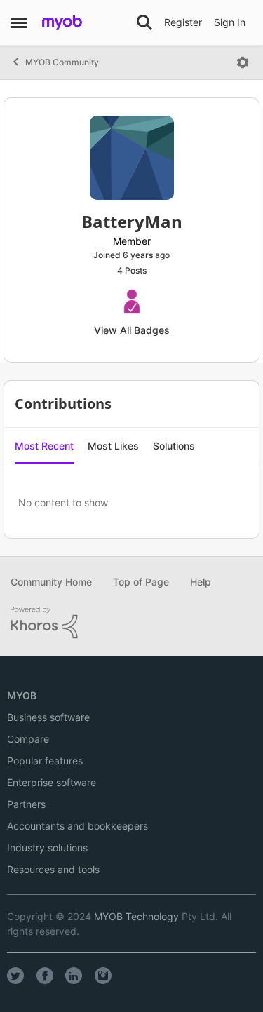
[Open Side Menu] (19, 22)
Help (200, 582)
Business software (48, 717)
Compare (28, 739)
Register (183, 22)
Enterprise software (51, 782)
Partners (26, 804)
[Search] (144, 22)
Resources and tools (53, 869)
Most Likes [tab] (113, 446)
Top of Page (141, 582)
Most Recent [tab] (44, 446)
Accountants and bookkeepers (77, 826)
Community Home (51, 582)
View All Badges (132, 330)
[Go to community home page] (62, 22)
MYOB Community (62, 62)
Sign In (229, 22)
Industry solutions (47, 848)
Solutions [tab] (174, 446)
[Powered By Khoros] (131, 623)
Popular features (45, 761)
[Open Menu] (242, 62)
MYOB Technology (136, 916)
